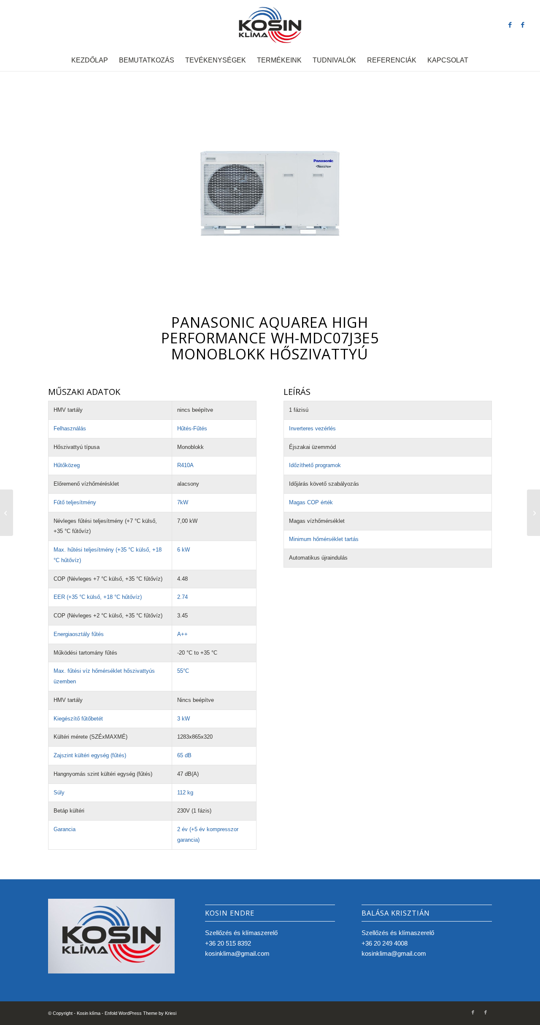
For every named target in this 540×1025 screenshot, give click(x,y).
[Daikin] (533, 512)
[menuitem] (89, 60)
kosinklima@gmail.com (237, 953)
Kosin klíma (88, 1013)
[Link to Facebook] (510, 25)
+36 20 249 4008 (385, 943)
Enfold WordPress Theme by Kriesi (140, 1013)
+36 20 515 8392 (228, 943)
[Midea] (6, 512)
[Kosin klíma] (270, 25)
